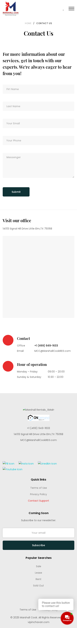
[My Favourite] (63, 9)
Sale (38, 566)
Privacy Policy (38, 494)
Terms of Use (38, 488)
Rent (38, 579)
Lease (38, 573)
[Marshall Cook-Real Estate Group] (11, 8)
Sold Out (38, 585)
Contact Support (38, 500)
